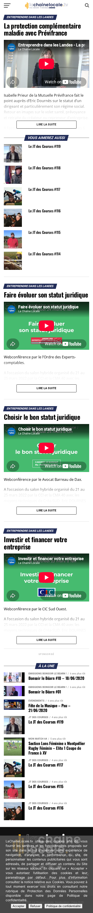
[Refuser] (87, 874)
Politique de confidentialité (63, 906)
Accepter (18, 906)
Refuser (35, 906)
